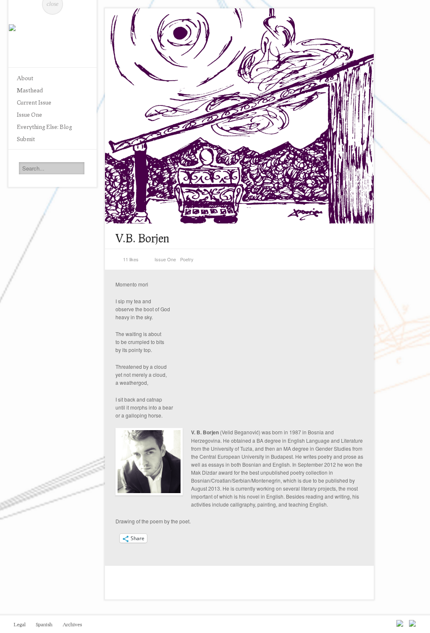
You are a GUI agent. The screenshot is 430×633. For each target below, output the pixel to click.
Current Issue (34, 102)
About (25, 77)
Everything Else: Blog (44, 126)
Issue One (29, 114)
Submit (26, 138)
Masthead (30, 90)
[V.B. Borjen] (239, 115)
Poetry (187, 259)
